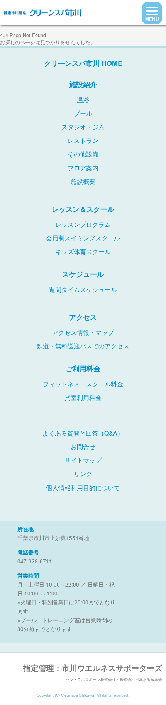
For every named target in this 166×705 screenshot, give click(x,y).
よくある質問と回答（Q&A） (83, 433)
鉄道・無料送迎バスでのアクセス (83, 345)
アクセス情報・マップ (83, 332)
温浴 (83, 99)
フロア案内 (83, 167)
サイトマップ (83, 460)
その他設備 (83, 153)
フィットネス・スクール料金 (83, 383)
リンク (83, 473)
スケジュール (83, 274)
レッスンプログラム (83, 224)
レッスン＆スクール (83, 209)
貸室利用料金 (83, 397)
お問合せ (83, 446)
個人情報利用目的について (83, 487)
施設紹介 (83, 84)
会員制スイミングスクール (83, 237)
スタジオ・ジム (83, 126)
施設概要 (83, 181)
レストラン (83, 140)
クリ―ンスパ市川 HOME (83, 63)
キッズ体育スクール (83, 251)
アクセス (83, 317)
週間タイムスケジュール (83, 289)
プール (83, 113)
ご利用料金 (83, 369)
